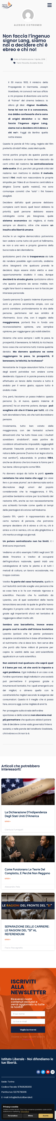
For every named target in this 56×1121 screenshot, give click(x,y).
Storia (40, 63)
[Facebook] (38, 1072)
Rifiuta (30, 1116)
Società (33, 63)
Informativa (25, 1111)
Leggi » (8, 821)
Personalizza (12, 1116)
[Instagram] (53, 1072)
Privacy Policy (27, 1039)
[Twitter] (43, 1072)
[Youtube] (48, 1072)
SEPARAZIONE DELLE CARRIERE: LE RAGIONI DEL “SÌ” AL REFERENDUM (27, 930)
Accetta (45, 1116)
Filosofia (25, 63)
